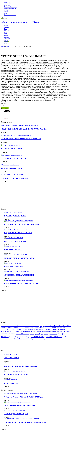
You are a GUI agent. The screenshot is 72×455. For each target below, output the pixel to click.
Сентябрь (7, 38)
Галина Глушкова (29, 327)
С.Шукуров (18, 337)
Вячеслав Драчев (20, 327)
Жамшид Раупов (48, 327)
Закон (6, 10)
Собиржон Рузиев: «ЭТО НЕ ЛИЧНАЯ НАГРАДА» (24, 397)
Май (5, 32)
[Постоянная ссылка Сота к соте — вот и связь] (12, 263)
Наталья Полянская (64, 331)
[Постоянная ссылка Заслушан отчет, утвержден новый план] (17, 402)
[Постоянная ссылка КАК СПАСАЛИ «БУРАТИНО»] (14, 371)
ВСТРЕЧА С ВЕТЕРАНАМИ (15, 241)
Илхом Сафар (60, 327)
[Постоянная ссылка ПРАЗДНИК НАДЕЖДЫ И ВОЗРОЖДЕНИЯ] (18, 221)
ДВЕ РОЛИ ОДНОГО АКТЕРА (12, 149)
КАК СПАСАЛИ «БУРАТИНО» (16, 375)
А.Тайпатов (9, 326)
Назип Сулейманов (53, 329)
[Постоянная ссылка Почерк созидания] (10, 379)
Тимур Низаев (37, 336)
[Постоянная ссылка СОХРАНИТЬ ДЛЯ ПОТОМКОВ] (11, 155)
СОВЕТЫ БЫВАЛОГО (13, 250)
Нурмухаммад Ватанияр (48, 334)
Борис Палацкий (63, 326)
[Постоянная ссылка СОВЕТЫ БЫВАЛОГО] (12, 246)
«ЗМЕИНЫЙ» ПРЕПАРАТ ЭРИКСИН (19, 275)
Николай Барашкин (22, 334)
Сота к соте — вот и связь (14, 267)
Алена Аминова (29, 326)
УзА (60, 336)
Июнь (6, 33)
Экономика (7, 4)
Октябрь (6, 40)
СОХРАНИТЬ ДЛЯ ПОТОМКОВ (13, 158)
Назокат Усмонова (14, 331)
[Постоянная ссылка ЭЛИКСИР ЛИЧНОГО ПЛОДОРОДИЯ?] (17, 254)
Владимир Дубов (11, 327)
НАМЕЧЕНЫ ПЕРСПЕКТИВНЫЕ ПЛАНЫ (21, 283)
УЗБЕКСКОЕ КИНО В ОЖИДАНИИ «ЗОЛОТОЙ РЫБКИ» (24, 129)
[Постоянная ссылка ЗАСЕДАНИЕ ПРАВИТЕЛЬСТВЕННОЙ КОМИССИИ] (21, 419)
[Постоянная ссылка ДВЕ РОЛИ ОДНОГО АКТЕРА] (11, 145)
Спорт (6, 11)
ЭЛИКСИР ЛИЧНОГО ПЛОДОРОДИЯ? (19, 258)
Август (6, 37)
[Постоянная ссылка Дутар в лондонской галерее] (10, 165)
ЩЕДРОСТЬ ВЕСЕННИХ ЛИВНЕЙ (18, 233)
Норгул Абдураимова (34, 334)
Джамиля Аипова (39, 327)
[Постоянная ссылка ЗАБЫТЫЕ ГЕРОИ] (10, 354)
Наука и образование (10, 7)
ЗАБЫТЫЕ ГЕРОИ (11, 358)
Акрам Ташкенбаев (18, 326)
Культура (7, 5)
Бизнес (6, 13)
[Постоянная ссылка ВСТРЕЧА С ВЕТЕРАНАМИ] (13, 238)
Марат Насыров (22, 329)
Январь (6, 25)
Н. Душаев (43, 329)
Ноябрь (6, 41)
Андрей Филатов (46, 326)
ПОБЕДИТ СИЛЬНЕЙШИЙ (15, 216)
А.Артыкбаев (4, 326)
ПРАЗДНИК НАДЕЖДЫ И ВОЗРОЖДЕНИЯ (21, 224)
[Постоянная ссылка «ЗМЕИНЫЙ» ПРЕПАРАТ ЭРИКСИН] (16, 271)
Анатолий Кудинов (37, 326)
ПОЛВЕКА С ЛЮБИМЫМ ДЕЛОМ (15, 178)
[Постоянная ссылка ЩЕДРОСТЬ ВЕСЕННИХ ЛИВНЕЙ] (16, 229)
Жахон (54, 327)
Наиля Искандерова (28, 331)
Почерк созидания (11, 383)
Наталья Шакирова (8, 334)
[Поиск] (1, 18)
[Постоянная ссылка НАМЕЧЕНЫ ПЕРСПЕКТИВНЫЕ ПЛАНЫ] (18, 280)
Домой (3, 46)
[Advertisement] (21, 49)
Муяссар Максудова (34, 329)
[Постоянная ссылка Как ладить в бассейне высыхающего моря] (17, 363)
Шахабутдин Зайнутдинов (7, 339)
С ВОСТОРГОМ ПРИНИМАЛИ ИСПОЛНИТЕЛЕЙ (21, 139)
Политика (7, 2)
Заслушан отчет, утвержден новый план (19, 405)
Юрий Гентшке (20, 339)
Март (5, 29)
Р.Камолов (11, 337)
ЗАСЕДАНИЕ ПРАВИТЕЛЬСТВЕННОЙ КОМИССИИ (25, 422)
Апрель (6, 30)
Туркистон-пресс (50, 336)
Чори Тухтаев (66, 337)
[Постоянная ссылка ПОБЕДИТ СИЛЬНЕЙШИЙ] (13, 212)
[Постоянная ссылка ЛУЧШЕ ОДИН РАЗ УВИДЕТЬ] (14, 410)
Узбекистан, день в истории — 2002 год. (20, 22)
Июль (6, 35)
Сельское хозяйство (10, 15)
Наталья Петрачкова (52, 331)
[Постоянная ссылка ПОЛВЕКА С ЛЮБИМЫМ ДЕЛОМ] (12, 175)
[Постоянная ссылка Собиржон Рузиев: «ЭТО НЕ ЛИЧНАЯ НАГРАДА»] (20, 393)
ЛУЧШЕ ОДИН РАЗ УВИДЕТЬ (16, 414)
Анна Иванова (54, 326)
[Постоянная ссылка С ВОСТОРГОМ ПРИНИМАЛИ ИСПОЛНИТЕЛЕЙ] (17, 135)
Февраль (6, 27)
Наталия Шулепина (41, 331)
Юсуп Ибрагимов (32, 339)
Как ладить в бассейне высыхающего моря (20, 366)
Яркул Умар (41, 339)
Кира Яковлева (8, 329)
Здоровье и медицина (10, 8)
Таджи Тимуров (26, 337)
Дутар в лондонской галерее (11, 168)
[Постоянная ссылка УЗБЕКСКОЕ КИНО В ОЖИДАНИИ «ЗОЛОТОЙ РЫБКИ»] (20, 125)
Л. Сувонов (14, 329)
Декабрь (6, 43)
